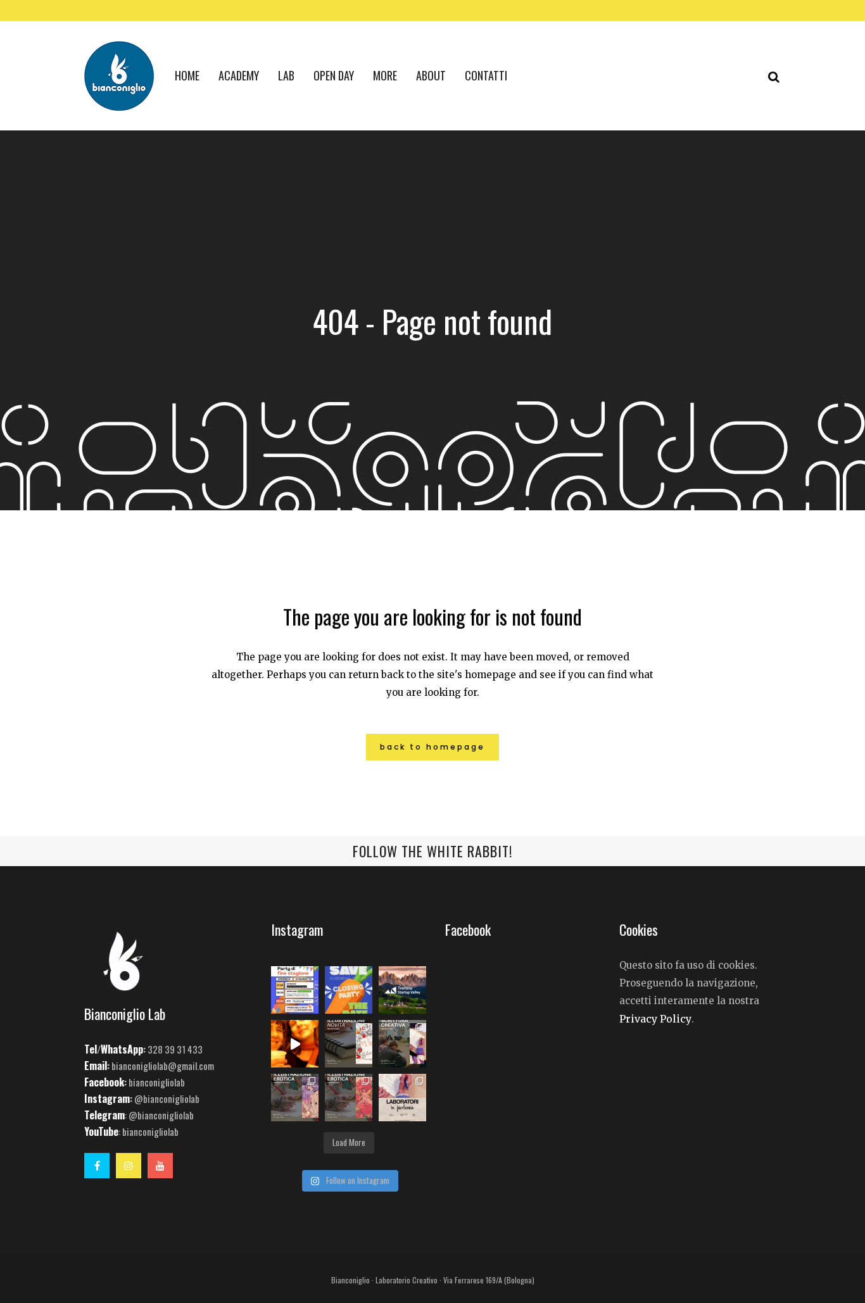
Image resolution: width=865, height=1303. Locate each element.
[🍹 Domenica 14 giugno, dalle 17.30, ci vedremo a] (295, 990)
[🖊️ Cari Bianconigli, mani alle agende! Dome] (348, 990)
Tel (90, 1049)
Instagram (107, 1098)
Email (95, 1065)
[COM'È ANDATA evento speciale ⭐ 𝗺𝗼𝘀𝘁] (295, 1043)
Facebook (104, 1082)
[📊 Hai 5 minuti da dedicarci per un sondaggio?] (402, 990)
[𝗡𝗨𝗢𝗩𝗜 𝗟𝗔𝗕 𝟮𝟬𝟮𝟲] (348, 1043)
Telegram (104, 1115)
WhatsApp (122, 1049)
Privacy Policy (655, 1018)
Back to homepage (432, 746)
